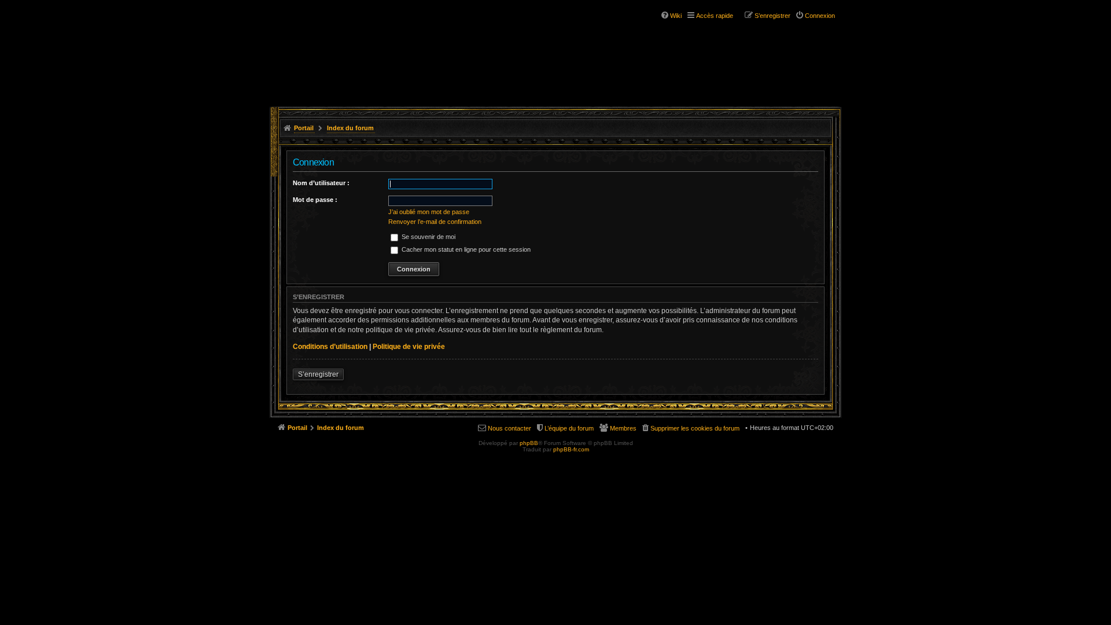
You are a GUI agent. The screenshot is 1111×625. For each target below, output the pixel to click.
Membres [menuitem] (623, 428)
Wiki (676, 15)
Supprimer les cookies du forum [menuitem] (695, 428)
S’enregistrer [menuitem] (772, 15)
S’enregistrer (318, 374)
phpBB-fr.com (571, 449)
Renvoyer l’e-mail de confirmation (434, 221)
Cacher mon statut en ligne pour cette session (465, 249)
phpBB (529, 443)
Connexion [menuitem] (820, 15)
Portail (304, 127)
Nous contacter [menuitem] (509, 428)
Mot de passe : (315, 199)
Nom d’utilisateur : (321, 182)
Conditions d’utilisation (330, 347)
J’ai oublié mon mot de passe (428, 211)
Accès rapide (714, 15)
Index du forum (350, 127)
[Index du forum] (340, 45)
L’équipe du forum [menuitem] (569, 428)
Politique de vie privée (409, 347)
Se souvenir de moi (427, 236)
